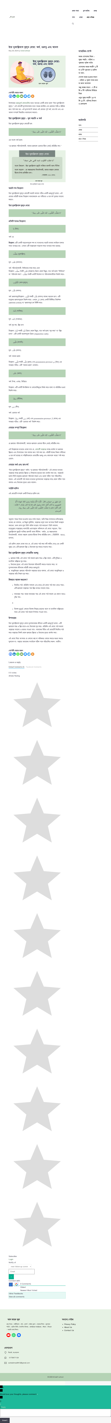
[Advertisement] (43, 17)
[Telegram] (29, 96)
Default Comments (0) (16, 667)
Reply (3, 1407)
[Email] (21, 96)
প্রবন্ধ (95, 11)
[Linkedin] (14, 96)
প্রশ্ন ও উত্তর (90, 17)
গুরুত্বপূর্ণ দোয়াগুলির (23, 103)
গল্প (73, 17)
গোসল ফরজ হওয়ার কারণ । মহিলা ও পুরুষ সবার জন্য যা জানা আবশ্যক (88, 80)
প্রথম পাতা (75, 11)
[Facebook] (10, 96)
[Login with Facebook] (11, 1284)
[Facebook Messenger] (25, 96)
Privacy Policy (70, 1324)
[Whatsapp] (18, 96)
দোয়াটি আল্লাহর (41, 449)
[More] (32, 96)
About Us (68, 1327)
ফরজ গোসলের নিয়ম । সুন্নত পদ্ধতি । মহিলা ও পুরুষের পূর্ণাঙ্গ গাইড (87, 59)
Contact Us (69, 1330)
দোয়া (80, 17)
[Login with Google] (16, 1284)
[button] (73, 24)
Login (11, 1259)
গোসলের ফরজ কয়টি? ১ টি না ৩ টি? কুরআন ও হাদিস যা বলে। (88, 70)
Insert (4, 1420)
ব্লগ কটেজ (86, 11)
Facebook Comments (33, 667)
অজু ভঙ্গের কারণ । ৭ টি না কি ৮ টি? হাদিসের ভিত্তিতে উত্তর (88, 90)
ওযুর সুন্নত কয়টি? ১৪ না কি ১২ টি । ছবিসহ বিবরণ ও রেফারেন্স (87, 101)
